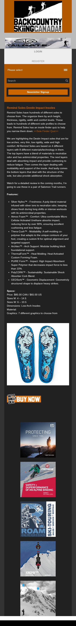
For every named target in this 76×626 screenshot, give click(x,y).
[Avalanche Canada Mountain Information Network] (38, 598)
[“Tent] (24, 403)
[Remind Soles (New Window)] (38, 354)
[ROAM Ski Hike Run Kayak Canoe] (38, 519)
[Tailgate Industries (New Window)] (38, 43)
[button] (38, 51)
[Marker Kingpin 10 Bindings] (38, 558)
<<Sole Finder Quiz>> (46, 131)
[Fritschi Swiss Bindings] (38, 479)
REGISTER (38, 61)
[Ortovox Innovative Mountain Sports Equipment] (38, 440)
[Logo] (38, 16)
